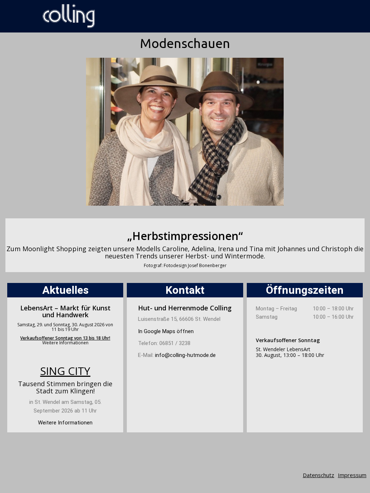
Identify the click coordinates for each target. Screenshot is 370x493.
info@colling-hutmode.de (185, 355)
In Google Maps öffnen (166, 331)
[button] (93, 131)
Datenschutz (318, 475)
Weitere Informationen (65, 343)
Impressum (352, 475)
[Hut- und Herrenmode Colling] (69, 16)
